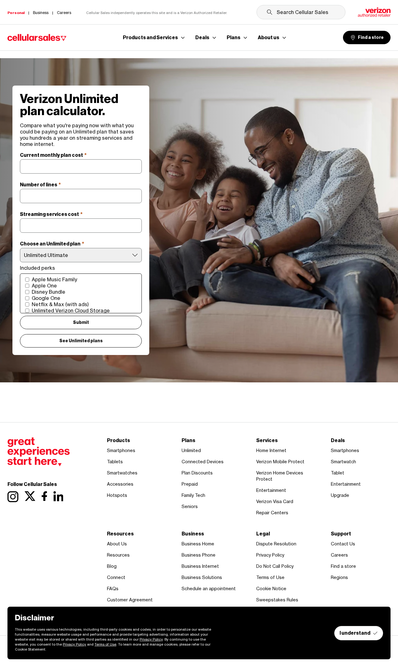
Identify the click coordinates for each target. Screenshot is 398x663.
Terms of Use (270, 577)
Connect (116, 577)
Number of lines (40, 185)
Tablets (115, 461)
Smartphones (121, 450)
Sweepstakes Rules (277, 599)
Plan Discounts (197, 472)
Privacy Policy (270, 555)
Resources (118, 555)
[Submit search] (269, 12)
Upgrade (340, 495)
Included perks (37, 268)
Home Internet (271, 450)
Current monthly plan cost (53, 155)
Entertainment (271, 490)
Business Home (198, 543)
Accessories (120, 484)
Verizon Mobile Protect (280, 461)
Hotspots (117, 495)
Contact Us (343, 543)
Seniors (190, 506)
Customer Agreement (130, 599)
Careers (339, 555)
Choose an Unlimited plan (52, 244)
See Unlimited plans (81, 340)
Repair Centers (272, 512)
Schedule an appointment (209, 588)
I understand (355, 633)
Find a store (371, 37)
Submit (81, 322)
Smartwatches (122, 472)
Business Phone (198, 555)
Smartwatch (343, 461)
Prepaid (190, 484)
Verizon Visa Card (274, 501)
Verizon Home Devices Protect (279, 476)
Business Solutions (202, 577)
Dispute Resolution (276, 543)
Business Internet (200, 566)
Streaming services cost (51, 214)
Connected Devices (203, 461)
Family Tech (193, 495)
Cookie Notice (271, 588)
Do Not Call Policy (275, 566)
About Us (117, 543)
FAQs (112, 588)
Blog (112, 566)
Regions (339, 577)
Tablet (337, 472)
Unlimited (191, 450)
